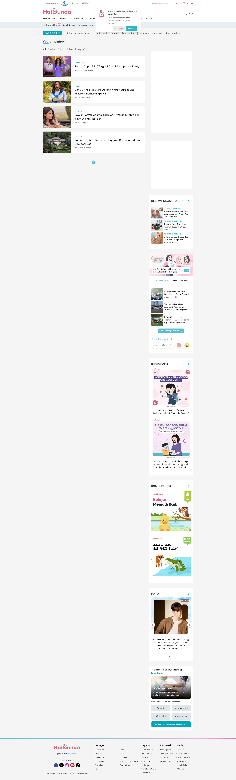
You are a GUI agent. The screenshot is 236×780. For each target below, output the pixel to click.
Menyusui (99, 754)
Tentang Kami (166, 750)
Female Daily (181, 765)
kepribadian (128, 33)
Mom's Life (99, 761)
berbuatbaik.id (147, 750)
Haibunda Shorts (51, 25)
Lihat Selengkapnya (169, 330)
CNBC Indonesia (183, 757)
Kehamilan (99, 750)
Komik (98, 769)
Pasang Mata (146, 754)
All (44, 49)
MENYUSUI (65, 18)
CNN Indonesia (182, 754)
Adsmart (145, 757)
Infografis (81, 49)
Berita (51, 49)
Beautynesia (181, 761)
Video (93, 25)
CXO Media (180, 769)
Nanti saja (119, 28)
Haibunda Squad (162, 280)
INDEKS (148, 18)
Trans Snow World (148, 769)
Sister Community (180, 280)
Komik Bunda (69, 25)
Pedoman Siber (166, 754)
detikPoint (145, 765)
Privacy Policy (166, 761)
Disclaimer (164, 757)
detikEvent (145, 761)
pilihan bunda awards (77, 33)
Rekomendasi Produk (129, 761)
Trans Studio (146, 773)
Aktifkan (131, 28)
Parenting (99, 757)
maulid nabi (100, 33)
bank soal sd (173, 33)
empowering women (151, 33)
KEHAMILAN (49, 18)
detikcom (180, 750)
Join (186, 270)
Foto (60, 49)
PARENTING (78, 18)
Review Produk (126, 765)
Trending (82, 25)
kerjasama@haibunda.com (161, 3)
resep (114, 33)
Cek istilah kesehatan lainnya (169, 724)
